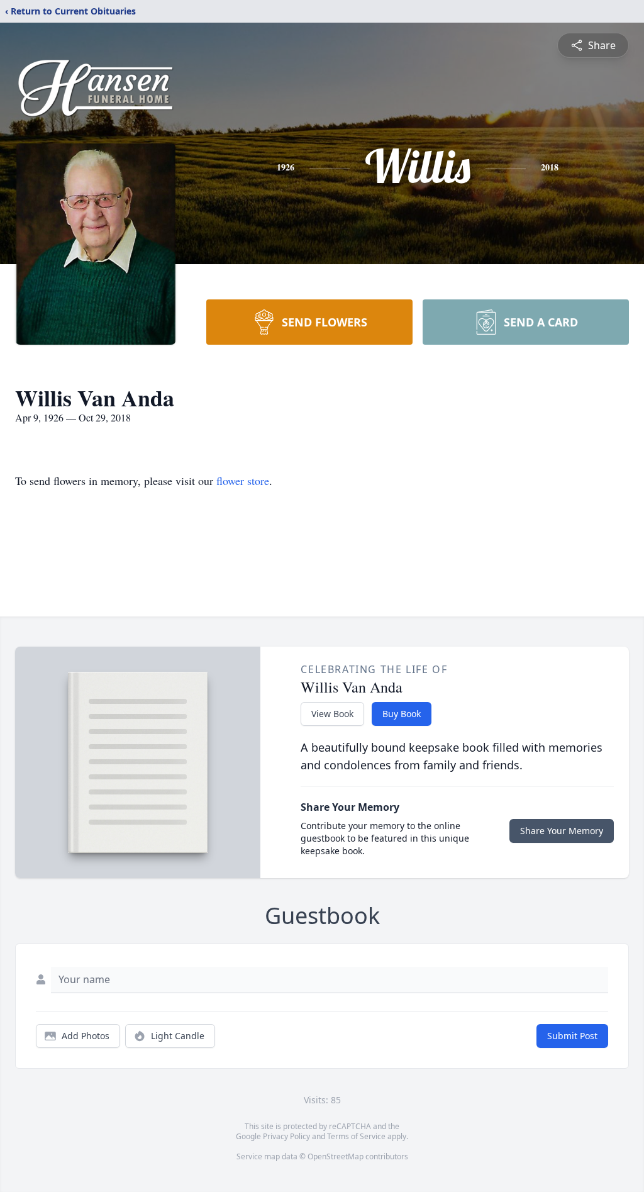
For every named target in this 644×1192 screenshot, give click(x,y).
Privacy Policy (286, 1136)
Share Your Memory (561, 831)
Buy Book (401, 714)
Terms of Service (356, 1136)
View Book (332, 714)
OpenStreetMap (336, 1156)
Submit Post (572, 1036)
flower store (242, 480)
